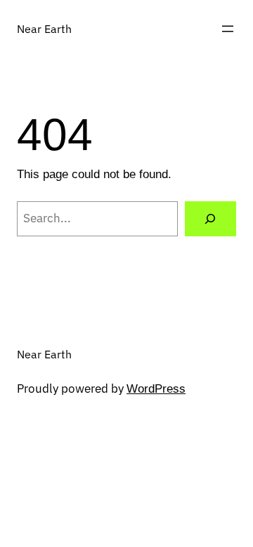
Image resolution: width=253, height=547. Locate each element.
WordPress (156, 389)
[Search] (210, 219)
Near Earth (44, 29)
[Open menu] (227, 28)
